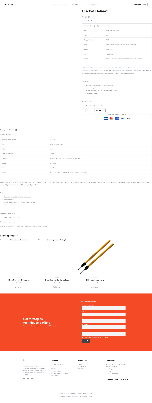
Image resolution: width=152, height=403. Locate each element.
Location (84, 331)
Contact (90, 396)
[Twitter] (5, 4)
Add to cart (100, 110)
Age (83, 318)
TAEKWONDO (55, 4)
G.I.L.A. (53, 366)
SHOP (86, 4)
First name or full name (88, 305)
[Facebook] (8, 4)
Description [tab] (4, 130)
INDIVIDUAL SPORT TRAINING (60, 373)
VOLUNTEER (94, 4)
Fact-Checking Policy (65, 396)
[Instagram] (12, 4)
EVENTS (53, 369)
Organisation (85, 324)
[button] (140, 4)
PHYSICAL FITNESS (56, 371)
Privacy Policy (83, 396)
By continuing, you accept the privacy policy (95, 337)
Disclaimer (75, 396)
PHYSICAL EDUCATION (57, 364)
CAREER (64, 4)
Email (83, 311)
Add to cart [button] (18, 287)
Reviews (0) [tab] (13, 130)
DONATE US (81, 369)
